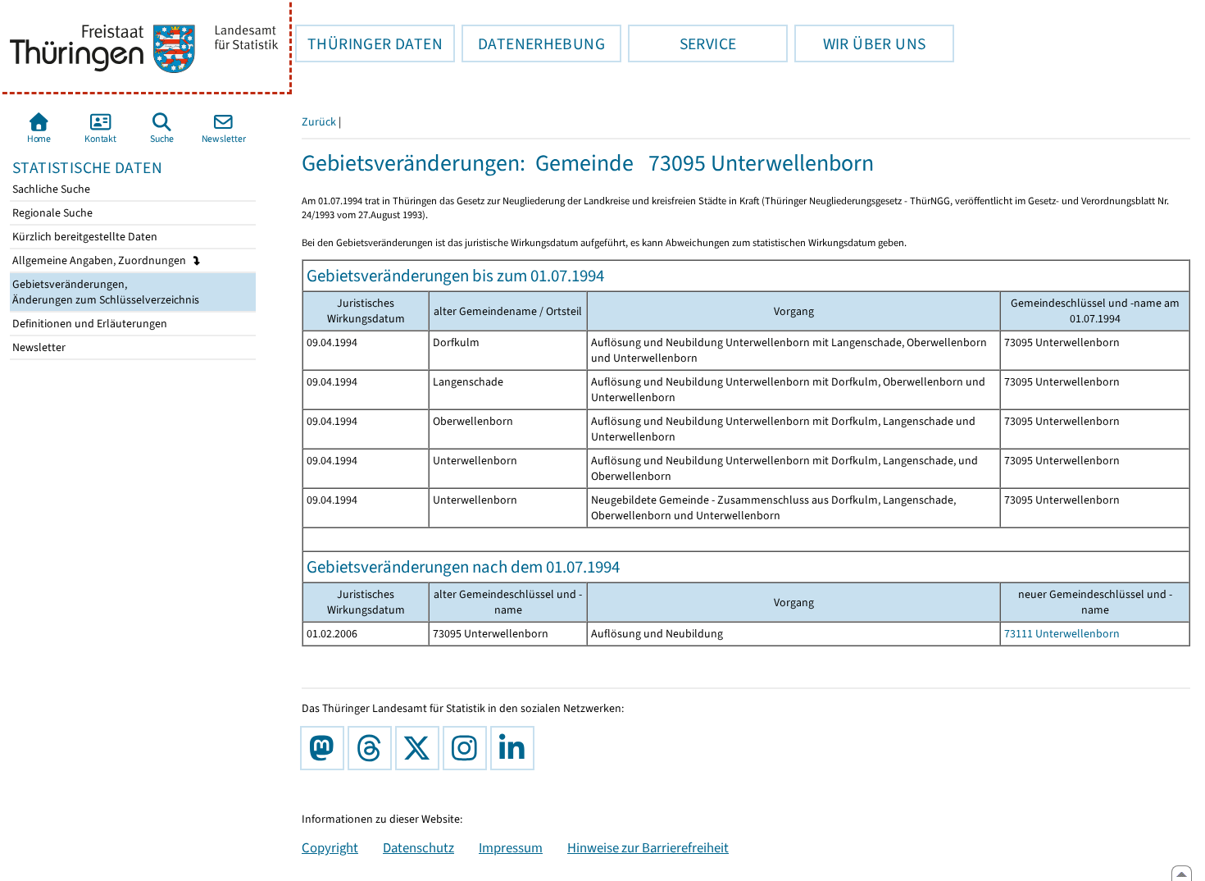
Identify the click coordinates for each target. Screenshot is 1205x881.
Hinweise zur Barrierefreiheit (648, 847)
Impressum (511, 847)
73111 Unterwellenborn (1062, 633)
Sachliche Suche (50, 189)
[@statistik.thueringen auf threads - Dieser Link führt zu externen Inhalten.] (373, 748)
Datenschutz (418, 847)
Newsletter (38, 347)
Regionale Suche (51, 213)
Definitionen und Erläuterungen (88, 323)
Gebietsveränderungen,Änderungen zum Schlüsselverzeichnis (104, 292)
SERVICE (682, 43)
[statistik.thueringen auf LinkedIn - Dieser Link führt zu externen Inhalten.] (515, 748)
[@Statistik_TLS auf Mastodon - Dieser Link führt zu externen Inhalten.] (325, 748)
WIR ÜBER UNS (859, 43)
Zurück (319, 122)
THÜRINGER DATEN (369, 43)
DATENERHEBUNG (533, 43)
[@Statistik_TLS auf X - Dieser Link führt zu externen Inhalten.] (420, 748)
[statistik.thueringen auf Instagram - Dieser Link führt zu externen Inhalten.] (468, 748)
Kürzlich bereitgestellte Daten (83, 236)
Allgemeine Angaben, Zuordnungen (100, 260)
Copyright (330, 847)
